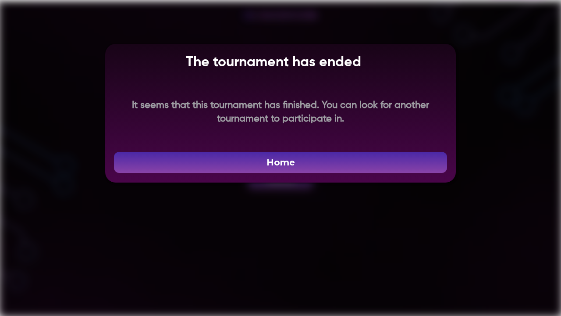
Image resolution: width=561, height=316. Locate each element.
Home (280, 162)
